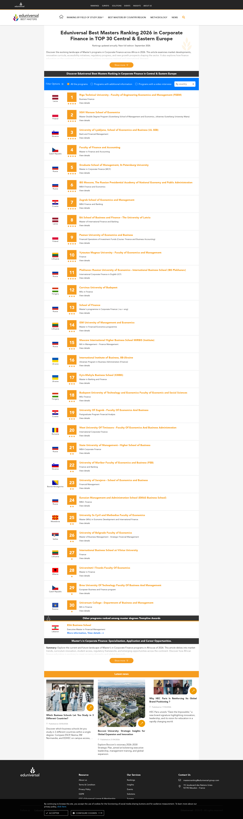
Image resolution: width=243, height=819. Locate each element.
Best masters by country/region (127, 17)
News (175, 17)
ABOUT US (147, 5)
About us (83, 780)
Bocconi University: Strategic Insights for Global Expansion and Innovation (121, 732)
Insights (130, 784)
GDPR (81, 794)
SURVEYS (105, 5)
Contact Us (184, 775)
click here (61, 806)
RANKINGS (95, 5)
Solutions (131, 794)
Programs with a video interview (155, 84)
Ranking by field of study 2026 (84, 17)
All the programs (79, 84)
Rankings (131, 780)
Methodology (158, 17)
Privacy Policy (85, 789)
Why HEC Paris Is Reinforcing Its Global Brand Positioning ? (173, 700)
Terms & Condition (87, 784)
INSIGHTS (137, 5)
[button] (103, 17)
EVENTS (127, 5)
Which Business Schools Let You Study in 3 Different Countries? (70, 717)
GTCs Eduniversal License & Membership (97, 798)
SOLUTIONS (117, 5)
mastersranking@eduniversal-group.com (201, 780)
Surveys (130, 798)
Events (130, 789)
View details (84, 102)
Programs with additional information (113, 84)
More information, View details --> (85, 633)
